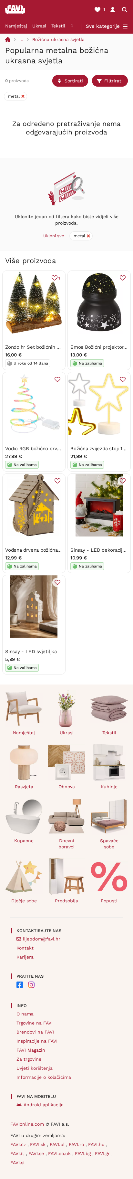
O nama (25, 1013)
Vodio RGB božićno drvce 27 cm (41, 448)
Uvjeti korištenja (34, 1068)
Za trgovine (28, 1059)
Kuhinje (109, 786)
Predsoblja (66, 900)
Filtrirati (113, 80)
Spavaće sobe (109, 843)
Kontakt (25, 948)
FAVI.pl (58, 1144)
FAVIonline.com (27, 1124)
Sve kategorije (103, 26)
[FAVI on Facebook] (19, 985)
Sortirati (74, 80)
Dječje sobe (24, 900)
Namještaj (16, 25)
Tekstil (58, 25)
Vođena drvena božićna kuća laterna (46, 550)
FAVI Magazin (30, 1050)
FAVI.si (17, 1162)
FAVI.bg (83, 1153)
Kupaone (24, 840)
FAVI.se (37, 1153)
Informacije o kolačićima (43, 1077)
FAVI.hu (97, 1144)
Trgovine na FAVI (34, 1022)
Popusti (109, 900)
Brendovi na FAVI (35, 1032)
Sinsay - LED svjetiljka (31, 651)
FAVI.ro (77, 1144)
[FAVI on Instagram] (31, 985)
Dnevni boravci (66, 843)
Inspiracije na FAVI (36, 1041)
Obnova (66, 786)
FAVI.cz (18, 1144)
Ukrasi (39, 25)
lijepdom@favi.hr (41, 938)
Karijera (25, 957)
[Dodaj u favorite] (123, 277)
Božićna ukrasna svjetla (58, 39)
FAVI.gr (103, 1153)
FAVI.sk (38, 1144)
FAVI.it (18, 1153)
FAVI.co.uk (60, 1153)
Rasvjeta (24, 786)
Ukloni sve (53, 235)
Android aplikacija (44, 1104)
